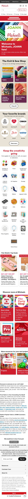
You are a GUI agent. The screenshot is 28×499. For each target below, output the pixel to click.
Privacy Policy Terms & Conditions (10, 490)
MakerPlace (15, 1)
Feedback (14, 442)
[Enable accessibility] (25, 496)
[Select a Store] (20, 6)
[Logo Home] (5, 5)
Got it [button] (14, 493)
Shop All (13, 106)
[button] (14, 496)
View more (14, 143)
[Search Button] (3, 10)
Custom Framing (5, 1)
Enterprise (24, 1)
